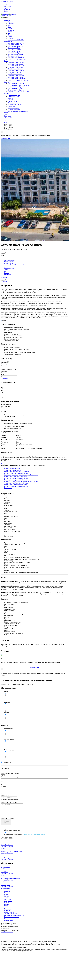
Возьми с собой (12, 101)
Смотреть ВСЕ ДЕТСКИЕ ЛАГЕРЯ (19, 91)
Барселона (11, 23)
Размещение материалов (11, 917)
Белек (9, 25)
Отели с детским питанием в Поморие (16, 486)
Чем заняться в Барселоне (16, 43)
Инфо (6, 271)
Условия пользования (10, 913)
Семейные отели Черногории (17, 78)
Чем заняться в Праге (14, 53)
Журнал (6, 93)
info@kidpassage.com (7, 1)
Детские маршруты (14, 95)
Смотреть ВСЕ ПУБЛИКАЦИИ (18, 111)
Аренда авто (8, 8)
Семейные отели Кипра (15, 72)
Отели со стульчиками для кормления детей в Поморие (21, 481)
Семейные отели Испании (16, 70)
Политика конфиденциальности (14, 915)
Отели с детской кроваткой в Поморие (16, 480)
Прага (10, 35)
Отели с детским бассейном (12, 468)
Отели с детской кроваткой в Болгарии (16, 473)
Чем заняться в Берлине (15, 44)
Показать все (8, 488)
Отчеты (6, 905)
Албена (10, 22)
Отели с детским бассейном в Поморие (16, 483)
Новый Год (11, 106)
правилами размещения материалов (34, 834)
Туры (6, 4)
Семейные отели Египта (15, 69)
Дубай (10, 28)
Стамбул (10, 38)
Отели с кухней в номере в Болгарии (15, 476)
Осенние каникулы (14, 109)
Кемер (10, 31)
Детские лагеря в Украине (16, 87)
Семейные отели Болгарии (16, 64)
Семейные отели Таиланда (16, 75)
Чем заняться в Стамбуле (15, 56)
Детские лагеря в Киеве (15, 88)
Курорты (7, 20)
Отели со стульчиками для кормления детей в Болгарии (21, 475)
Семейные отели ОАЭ (15, 74)
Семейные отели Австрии (16, 62)
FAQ (5, 918)
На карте (3, 464)
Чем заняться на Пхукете (15, 54)
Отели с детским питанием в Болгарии (16, 478)
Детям (6, 269)
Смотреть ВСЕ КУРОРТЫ (16, 40)
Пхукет (10, 36)
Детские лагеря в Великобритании (18, 85)
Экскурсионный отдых (15, 104)
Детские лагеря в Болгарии (16, 83)
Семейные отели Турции (15, 77)
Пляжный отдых (13, 103)
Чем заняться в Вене (14, 48)
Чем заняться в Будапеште (16, 46)
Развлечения (8, 41)
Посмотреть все (5, 867)
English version (8, 920)
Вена (9, 27)
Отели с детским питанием (12, 470)
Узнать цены (4, 277)
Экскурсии (7, 6)
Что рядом (7, 274)
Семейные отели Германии (16, 65)
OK (2, 138)
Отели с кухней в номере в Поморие (15, 484)
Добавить (34, 667)
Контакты (7, 9)
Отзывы (6, 273)
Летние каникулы (13, 108)
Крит (9, 33)
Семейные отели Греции (15, 67)
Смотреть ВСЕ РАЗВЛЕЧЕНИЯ (17, 59)
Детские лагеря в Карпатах (16, 90)
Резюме (9, 268)
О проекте (7, 909)
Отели (6, 61)
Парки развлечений (14, 96)
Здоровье (10, 98)
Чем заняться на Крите (15, 51)
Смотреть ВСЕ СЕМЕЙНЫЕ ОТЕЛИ (19, 80)
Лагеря (6, 82)
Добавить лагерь (9, 912)
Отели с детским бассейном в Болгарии (16, 471)
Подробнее (6, 138)
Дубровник (11, 30)
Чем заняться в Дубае (14, 49)
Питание (10, 99)
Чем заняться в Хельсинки (16, 57)
